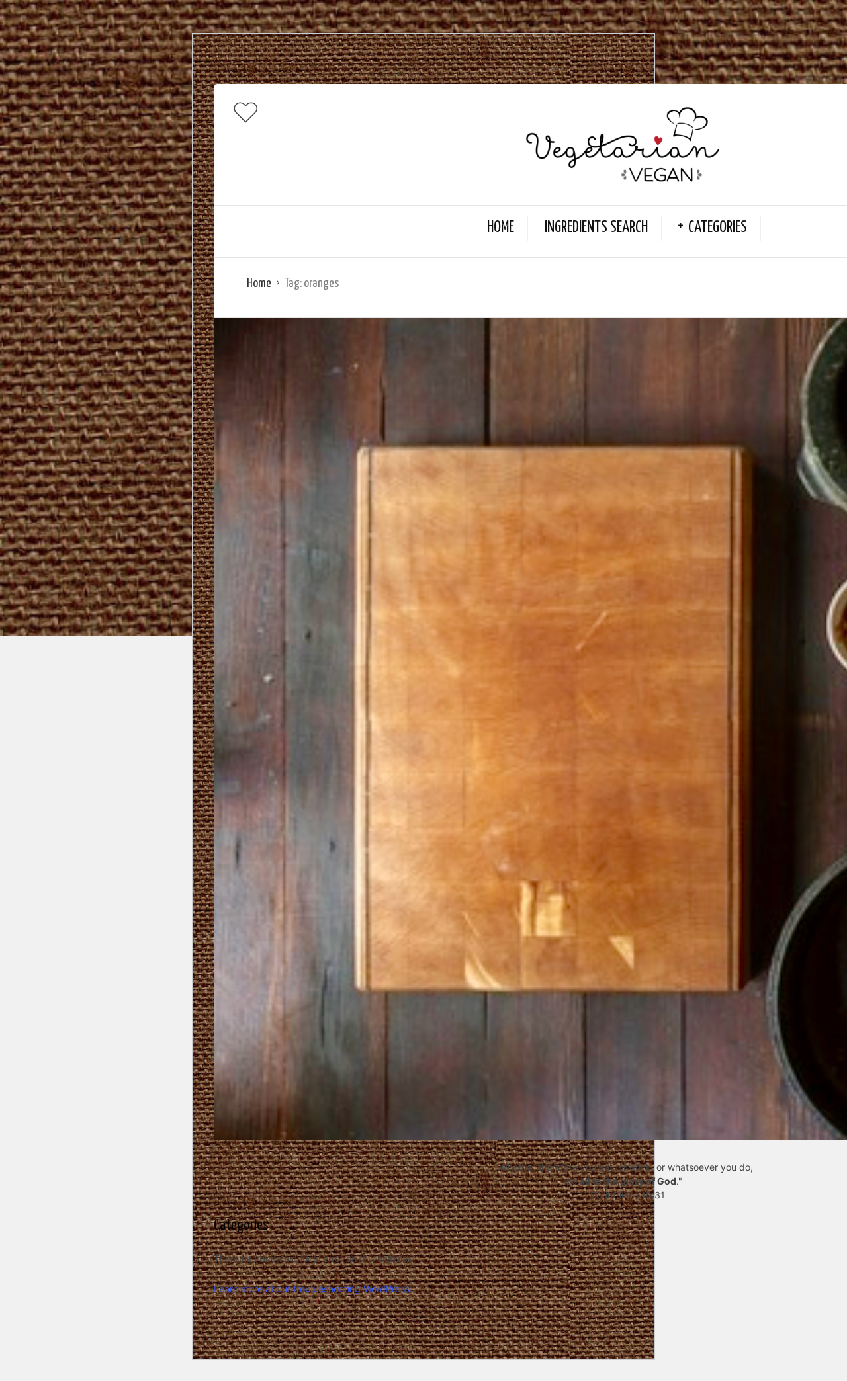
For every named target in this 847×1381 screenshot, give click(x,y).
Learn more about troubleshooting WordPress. (313, 1288)
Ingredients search (596, 227)
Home (500, 227)
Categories (717, 227)
